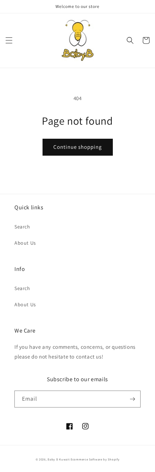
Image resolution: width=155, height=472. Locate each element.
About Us (25, 243)
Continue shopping (77, 146)
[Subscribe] (132, 399)
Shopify (113, 459)
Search (22, 226)
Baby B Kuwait (59, 459)
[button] (9, 40)
